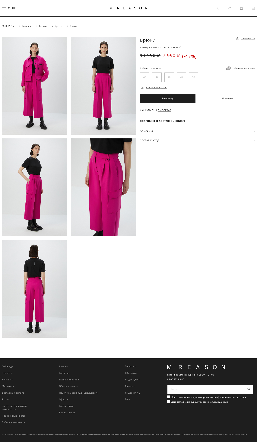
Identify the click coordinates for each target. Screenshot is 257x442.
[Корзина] (241, 8)
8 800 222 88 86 (175, 379)
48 (181, 77)
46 (169, 77)
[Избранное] (229, 8)
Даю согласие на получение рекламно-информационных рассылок (208, 397)
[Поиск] (217, 8)
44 (157, 77)
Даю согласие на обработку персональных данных (199, 401)
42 (144, 77)
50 (193, 77)
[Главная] (128, 8)
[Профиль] (253, 8)
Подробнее (80, 434)
